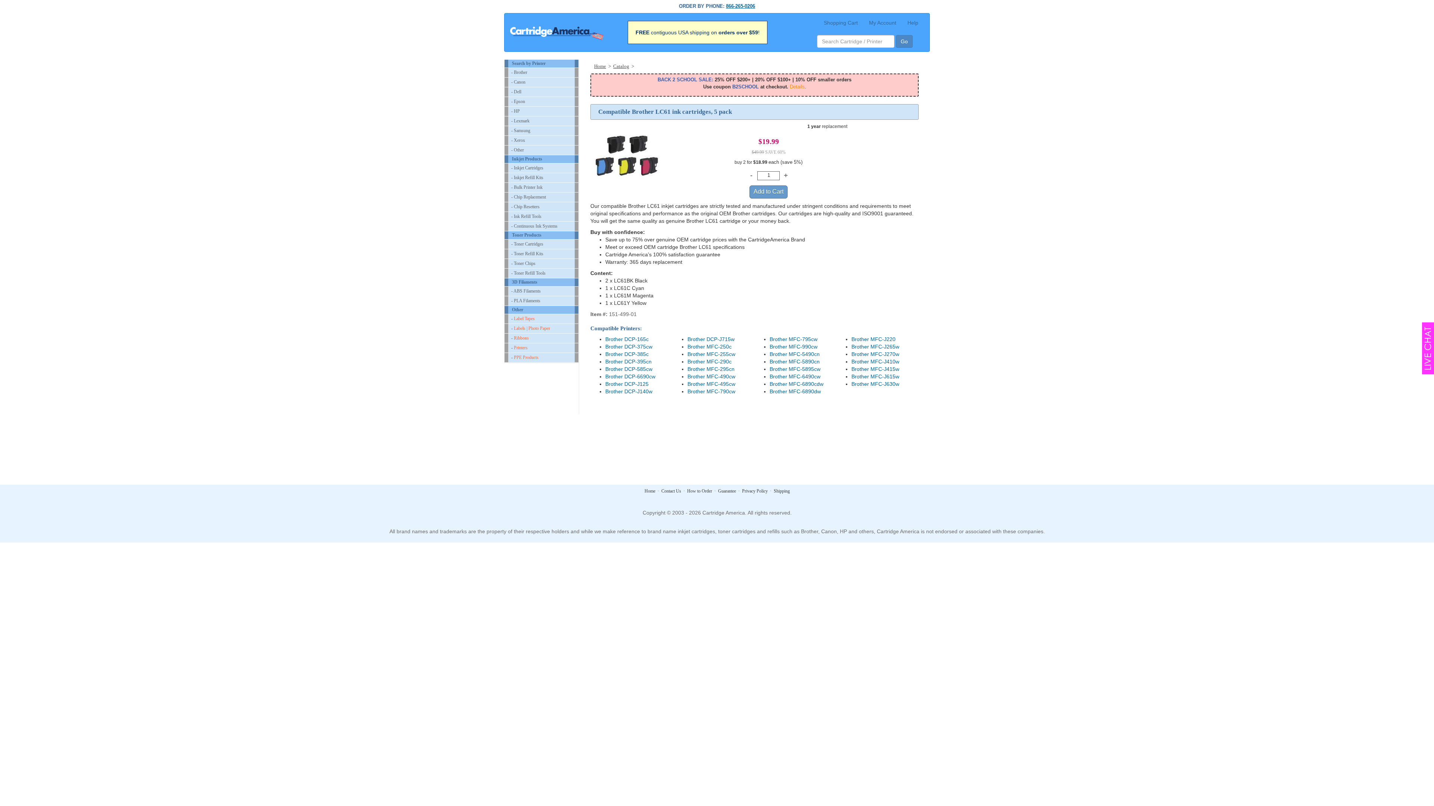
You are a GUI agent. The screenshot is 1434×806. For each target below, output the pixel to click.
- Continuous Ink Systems (534, 226)
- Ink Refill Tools (526, 216)
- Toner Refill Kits (527, 253)
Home (650, 491)
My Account (882, 23)
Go (904, 41)
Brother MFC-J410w (875, 362)
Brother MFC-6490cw (795, 376)
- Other (517, 150)
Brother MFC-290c (709, 362)
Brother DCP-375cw (628, 347)
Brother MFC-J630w (875, 384)
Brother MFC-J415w (875, 369)
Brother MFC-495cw (711, 384)
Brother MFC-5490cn (795, 354)
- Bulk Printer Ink (527, 187)
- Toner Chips (523, 263)
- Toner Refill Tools (528, 273)
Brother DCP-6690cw (630, 376)
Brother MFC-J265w (875, 347)
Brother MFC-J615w (875, 376)
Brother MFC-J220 (873, 339)
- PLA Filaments (525, 300)
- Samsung (520, 130)
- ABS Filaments (526, 291)
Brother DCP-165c (627, 339)
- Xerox (518, 140)
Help (912, 23)
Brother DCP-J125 (627, 384)
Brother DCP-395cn (628, 362)
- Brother (519, 72)
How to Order (699, 491)
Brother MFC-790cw (711, 391)
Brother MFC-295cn (711, 369)
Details (797, 87)
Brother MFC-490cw (711, 376)
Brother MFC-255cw (711, 354)
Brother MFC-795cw (793, 339)
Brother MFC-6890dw (795, 391)
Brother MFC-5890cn (795, 362)
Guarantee (727, 491)
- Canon (518, 82)
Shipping (782, 491)
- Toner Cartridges (527, 244)
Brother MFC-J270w (875, 354)
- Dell (516, 91)
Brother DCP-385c (627, 354)
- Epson (518, 101)
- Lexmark (520, 121)
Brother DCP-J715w (711, 339)
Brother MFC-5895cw (795, 369)
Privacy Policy (755, 491)
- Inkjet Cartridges (527, 168)
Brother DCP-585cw (628, 369)
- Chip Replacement (528, 197)
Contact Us (671, 491)
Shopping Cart (841, 23)
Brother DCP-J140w (628, 391)
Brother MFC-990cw (793, 347)
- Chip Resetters (525, 206)
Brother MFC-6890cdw (796, 384)
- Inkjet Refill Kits (527, 177)
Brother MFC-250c (709, 347)
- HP (515, 111)
